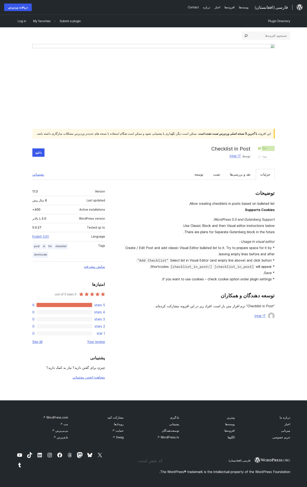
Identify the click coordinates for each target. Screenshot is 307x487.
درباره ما (285, 417)
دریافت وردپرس (18, 7)
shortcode (40, 254)
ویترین (231, 417)
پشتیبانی (38, 174)
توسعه (198, 174)
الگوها (231, 437)
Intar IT (235, 156)
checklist (60, 246)
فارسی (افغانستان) (239, 460)
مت (64, 424)
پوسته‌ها (230, 424)
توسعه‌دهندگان (170, 430)
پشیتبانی (174, 424)
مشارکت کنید (115, 417)
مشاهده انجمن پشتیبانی (88, 377)
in (44, 246)
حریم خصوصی (281, 437)
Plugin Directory (279, 21)
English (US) (40, 236)
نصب (216, 174)
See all (37, 342)
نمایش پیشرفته (94, 266)
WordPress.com (55, 417)
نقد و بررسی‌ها (240, 174)
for (50, 246)
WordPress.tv (168, 437)
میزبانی (285, 430)
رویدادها (119, 424)
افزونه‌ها (230, 430)
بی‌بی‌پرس (60, 430)
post (37, 246)
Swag (118, 437)
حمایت (118, 430)
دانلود (38, 152)
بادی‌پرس (60, 437)
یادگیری (174, 417)
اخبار (287, 424)
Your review (96, 342)
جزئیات (265, 174)
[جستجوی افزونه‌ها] (246, 36)
